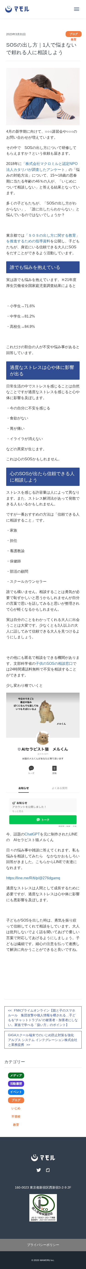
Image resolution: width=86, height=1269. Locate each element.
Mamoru (45, 1260)
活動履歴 (16, 1083)
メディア (16, 1075)
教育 (16, 1124)
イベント (16, 1092)
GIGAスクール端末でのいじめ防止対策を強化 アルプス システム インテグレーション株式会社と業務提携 (43, 1039)
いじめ (15, 1108)
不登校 (15, 1116)
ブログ (15, 1100)
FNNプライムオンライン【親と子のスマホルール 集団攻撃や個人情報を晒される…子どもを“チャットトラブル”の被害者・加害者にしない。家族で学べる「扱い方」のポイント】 (43, 1018)
